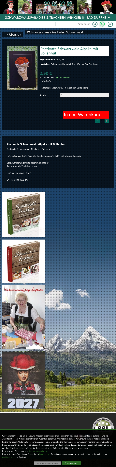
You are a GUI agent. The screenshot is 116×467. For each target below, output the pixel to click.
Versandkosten (62, 77)
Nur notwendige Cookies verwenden (47, 463)
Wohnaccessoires (38, 32)
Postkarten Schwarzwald (67, 32)
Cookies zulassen (71, 463)
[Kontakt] (69, 3)
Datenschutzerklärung (38, 451)
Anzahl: (43, 95)
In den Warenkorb (82, 114)
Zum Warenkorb (110, 22)
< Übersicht (14, 34)
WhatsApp (102, 23)
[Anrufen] (61, 3)
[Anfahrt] (54, 3)
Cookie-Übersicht (9, 457)
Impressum (44, 454)
